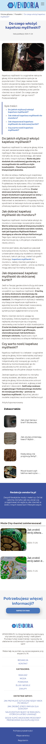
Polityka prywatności (23, 731)
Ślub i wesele (23, 685)
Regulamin (23, 740)
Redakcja (23, 660)
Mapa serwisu (23, 735)
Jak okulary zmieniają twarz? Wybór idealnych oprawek (31, 438)
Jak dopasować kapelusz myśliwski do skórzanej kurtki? (23, 122)
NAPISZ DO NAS (23, 611)
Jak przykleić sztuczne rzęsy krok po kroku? (23, 702)
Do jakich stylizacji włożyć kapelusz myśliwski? (21, 110)
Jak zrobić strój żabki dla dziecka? (35, 560)
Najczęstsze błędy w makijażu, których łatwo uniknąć (23, 713)
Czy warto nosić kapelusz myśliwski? (20, 129)
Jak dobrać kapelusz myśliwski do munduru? (25, 116)
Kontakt (23, 663)
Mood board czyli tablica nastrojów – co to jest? (30, 472)
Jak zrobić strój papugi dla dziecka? (23, 707)
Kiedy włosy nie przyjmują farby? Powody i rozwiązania (31, 455)
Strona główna (7, 14)
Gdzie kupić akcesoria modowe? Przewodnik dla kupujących (23, 719)
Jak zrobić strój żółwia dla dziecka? (34, 531)
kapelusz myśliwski (21, 259)
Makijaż (23, 675)
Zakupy (23, 689)
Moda (23, 678)
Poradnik (18, 14)
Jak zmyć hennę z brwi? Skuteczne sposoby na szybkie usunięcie (30, 421)
